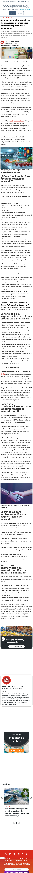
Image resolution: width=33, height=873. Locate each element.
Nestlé (3, 374)
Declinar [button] (20, 13)
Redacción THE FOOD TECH (12, 41)
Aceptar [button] (12, 13)
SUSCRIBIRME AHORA (16, 646)
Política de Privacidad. (25, 9)
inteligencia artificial (17, 121)
